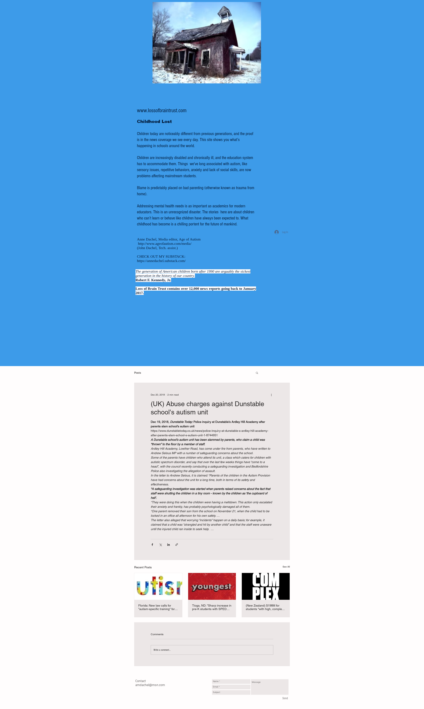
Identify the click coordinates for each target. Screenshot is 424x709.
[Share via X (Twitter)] (160, 544)
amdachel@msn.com (150, 685)
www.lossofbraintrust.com (161, 110)
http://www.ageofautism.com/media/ (164, 243)
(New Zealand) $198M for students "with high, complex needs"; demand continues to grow (265, 607)
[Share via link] (176, 544)
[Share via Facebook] (152, 544)
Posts (137, 372)
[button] (257, 372)
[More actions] (271, 395)
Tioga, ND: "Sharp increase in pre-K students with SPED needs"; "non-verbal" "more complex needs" (211, 607)
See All (286, 566)
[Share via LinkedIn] (168, 544)
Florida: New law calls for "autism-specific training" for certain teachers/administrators (156, 607)
